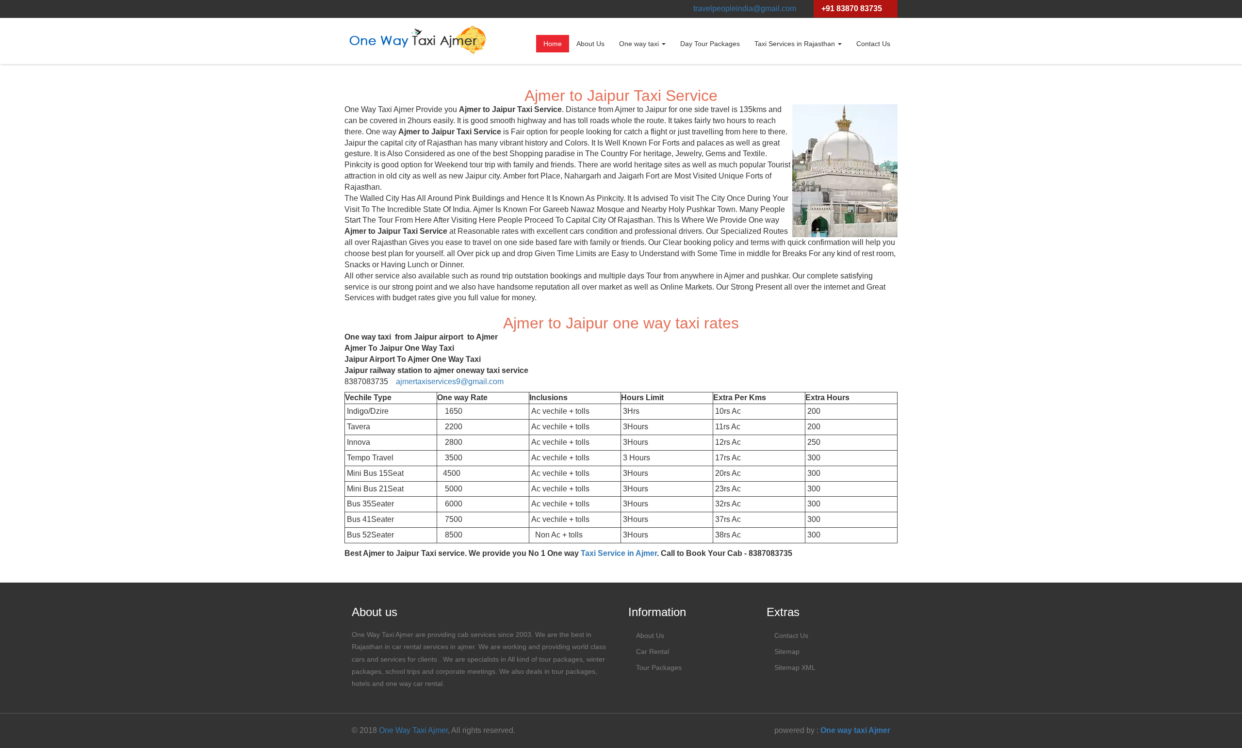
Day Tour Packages (710, 44)
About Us (590, 44)
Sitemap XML (795, 667)
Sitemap (787, 651)
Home (552, 44)
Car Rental (652, 651)
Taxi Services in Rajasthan (795, 44)
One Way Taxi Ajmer (413, 730)
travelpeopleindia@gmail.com (744, 8)
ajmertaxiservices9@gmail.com (450, 381)
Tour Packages (659, 667)
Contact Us (873, 44)
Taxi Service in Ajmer (619, 553)
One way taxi (640, 44)
